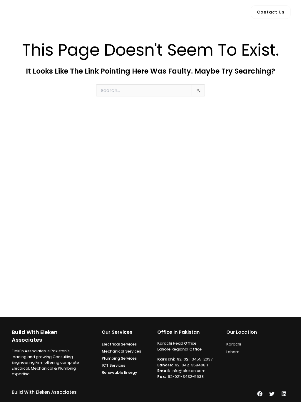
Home (86, 12)
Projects (176, 12)
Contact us (208, 12)
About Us (112, 12)
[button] (155, 12)
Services (142, 12)
